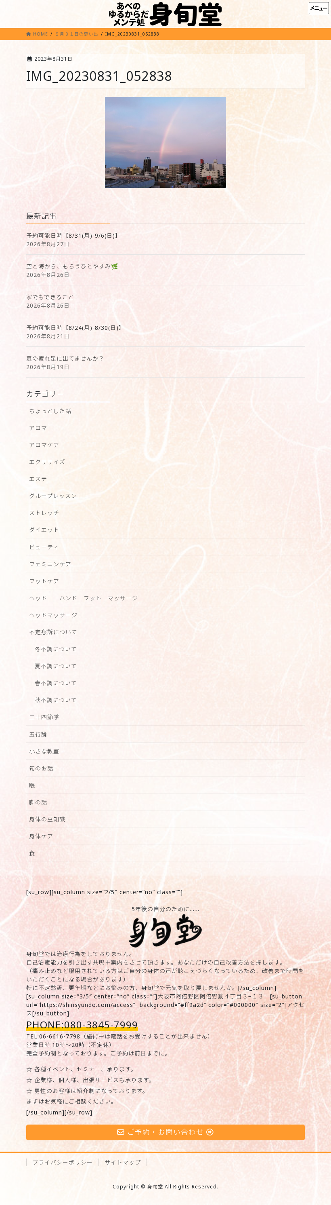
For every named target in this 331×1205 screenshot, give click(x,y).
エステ (38, 479)
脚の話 (38, 802)
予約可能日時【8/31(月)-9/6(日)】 (73, 235)
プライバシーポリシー (62, 1162)
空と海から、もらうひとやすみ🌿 (72, 266)
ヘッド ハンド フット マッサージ (83, 598)
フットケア (44, 581)
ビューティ (44, 547)
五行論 (38, 734)
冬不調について (56, 649)
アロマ (38, 428)
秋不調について (56, 700)
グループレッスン (53, 496)
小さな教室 (44, 751)
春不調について (56, 683)
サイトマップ (123, 1162)
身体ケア (41, 836)
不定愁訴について (53, 632)
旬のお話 (41, 768)
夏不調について (56, 666)
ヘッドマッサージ (53, 615)
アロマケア (44, 445)
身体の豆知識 (47, 819)
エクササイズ (47, 462)
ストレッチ (44, 513)
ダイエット (44, 530)
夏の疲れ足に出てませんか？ (65, 358)
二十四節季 (44, 717)
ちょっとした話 (50, 411)
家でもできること (50, 297)
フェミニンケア (50, 564)
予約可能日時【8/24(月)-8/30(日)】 (75, 327)
